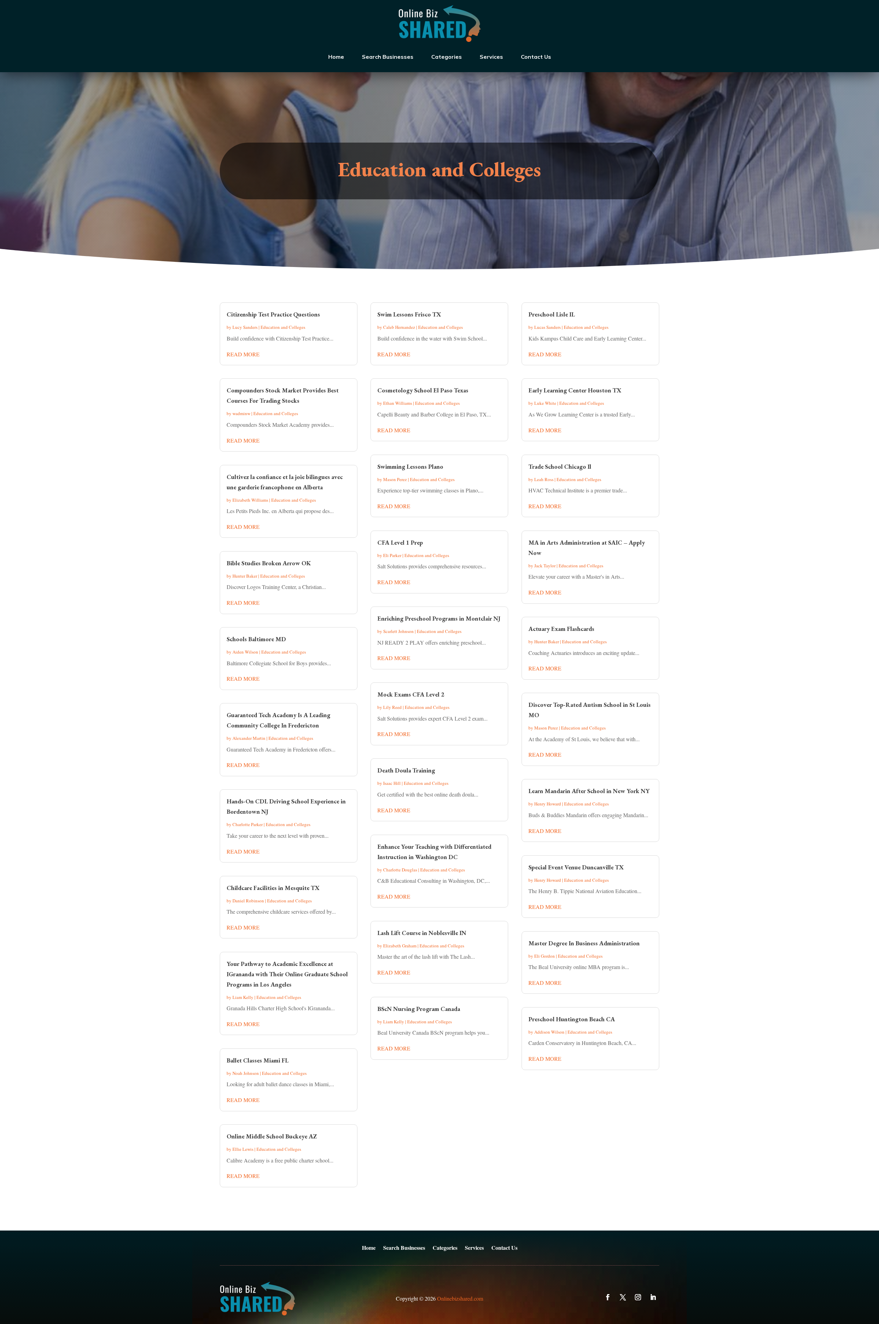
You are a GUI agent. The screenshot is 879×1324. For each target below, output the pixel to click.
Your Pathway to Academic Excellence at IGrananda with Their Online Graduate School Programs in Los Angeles (287, 974)
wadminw (241, 413)
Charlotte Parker (247, 824)
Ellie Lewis (242, 1149)
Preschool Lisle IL (551, 314)
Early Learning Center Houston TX (574, 390)
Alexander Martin (248, 738)
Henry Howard (547, 804)
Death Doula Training (406, 770)
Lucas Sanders (547, 327)
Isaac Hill (392, 783)
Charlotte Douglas (400, 870)
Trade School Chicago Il (559, 466)
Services (491, 56)
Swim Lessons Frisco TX (409, 314)
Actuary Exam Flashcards (561, 629)
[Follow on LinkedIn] (653, 1297)
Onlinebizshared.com (460, 1298)
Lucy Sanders (245, 327)
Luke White (545, 403)
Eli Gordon (544, 956)
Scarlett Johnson (398, 631)
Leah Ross (543, 479)
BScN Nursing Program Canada (418, 1009)
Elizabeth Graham (399, 946)
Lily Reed (392, 707)
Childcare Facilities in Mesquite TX (273, 888)
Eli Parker (392, 555)
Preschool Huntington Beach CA (571, 1019)
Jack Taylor (545, 566)
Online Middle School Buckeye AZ (272, 1136)
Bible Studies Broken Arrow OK (269, 563)
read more (243, 354)
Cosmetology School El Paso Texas (422, 390)
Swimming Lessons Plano (410, 466)
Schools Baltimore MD (256, 639)
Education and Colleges (283, 327)
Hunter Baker (244, 576)
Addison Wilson (549, 1032)
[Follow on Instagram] (638, 1297)
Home (336, 56)
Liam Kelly (242, 997)
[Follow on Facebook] (608, 1297)
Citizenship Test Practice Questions (273, 314)
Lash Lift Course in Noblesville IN (421, 933)
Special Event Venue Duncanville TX (576, 867)
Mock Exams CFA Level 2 (410, 694)
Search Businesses (387, 56)
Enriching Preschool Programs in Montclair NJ (438, 618)
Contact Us (536, 56)
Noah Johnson (245, 1073)
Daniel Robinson (248, 901)
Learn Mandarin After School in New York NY (589, 791)
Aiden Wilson (245, 652)
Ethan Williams (397, 403)
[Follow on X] (623, 1297)
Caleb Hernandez (399, 327)
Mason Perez (395, 479)
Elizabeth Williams (250, 500)
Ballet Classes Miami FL (257, 1060)
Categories (446, 56)
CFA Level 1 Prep (400, 542)
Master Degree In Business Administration (584, 943)
